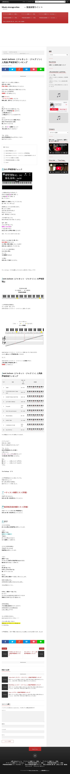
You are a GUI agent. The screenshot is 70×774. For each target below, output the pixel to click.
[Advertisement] (35, 36)
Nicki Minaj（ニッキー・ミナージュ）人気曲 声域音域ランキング (25, 684)
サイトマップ (28, 766)
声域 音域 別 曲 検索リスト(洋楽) (11, 160)
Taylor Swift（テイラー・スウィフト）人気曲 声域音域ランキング (25, 677)
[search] (64, 2)
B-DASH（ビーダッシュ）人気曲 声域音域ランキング (15, 653)
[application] (58, 148)
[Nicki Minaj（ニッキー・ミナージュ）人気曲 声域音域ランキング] (5, 687)
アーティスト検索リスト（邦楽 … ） (11, 14)
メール (4, 729)
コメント (4, 710)
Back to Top (35, 749)
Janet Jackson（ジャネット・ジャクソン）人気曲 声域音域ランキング (20, 155)
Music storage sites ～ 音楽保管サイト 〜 (22, 7)
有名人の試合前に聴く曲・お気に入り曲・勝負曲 (13, 21)
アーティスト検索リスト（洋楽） (28, 14)
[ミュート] (64, 152)
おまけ (6, 162)
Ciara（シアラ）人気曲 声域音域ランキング (19, 692)
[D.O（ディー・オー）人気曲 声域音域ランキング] (41, 654)
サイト (3, 734)
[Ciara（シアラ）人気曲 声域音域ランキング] (5, 695)
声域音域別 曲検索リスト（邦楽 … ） (11, 17)
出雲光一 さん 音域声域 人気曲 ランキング (57, 64)
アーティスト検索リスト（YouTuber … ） (47, 14)
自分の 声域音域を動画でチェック (33, 764)
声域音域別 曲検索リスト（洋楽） (29, 17)
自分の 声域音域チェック (10, 150)
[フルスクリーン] (66, 152)
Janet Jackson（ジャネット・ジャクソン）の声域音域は (17, 153)
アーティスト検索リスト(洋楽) (11, 157)
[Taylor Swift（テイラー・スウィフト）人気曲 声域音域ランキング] (5, 680)
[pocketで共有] (33, 69)
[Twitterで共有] (12, 69)
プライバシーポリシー (39, 766)
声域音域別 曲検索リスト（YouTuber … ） (48, 17)
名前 (3, 723)
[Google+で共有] (19, 69)
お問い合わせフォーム (16, 761)
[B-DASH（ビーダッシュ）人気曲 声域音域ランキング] (5, 654)
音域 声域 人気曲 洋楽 (7, 65)
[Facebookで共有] (5, 69)
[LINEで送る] (40, 69)
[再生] (50, 152)
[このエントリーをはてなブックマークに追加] (26, 69)
